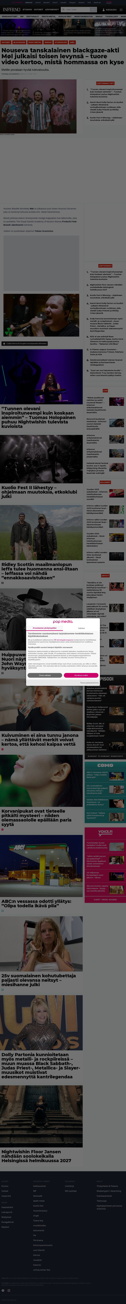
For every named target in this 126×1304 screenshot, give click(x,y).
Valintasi (81, 628)
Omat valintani (45, 675)
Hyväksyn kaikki (81, 675)
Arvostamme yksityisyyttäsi (44, 628)
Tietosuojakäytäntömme (89, 683)
